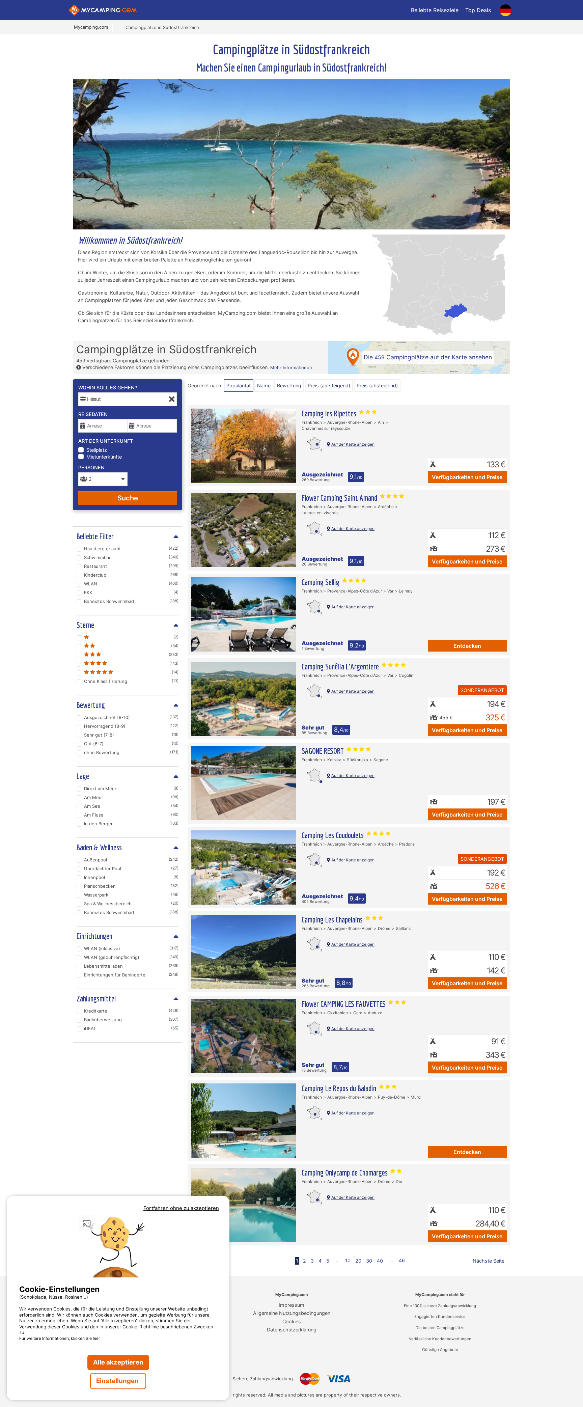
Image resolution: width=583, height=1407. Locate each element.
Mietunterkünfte (104, 457)
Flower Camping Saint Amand (340, 497)
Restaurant (131, 566)
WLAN (131, 583)
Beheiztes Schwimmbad (131, 601)
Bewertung (289, 385)
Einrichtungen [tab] (94, 936)
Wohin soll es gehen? (107, 387)
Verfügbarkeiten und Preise (467, 477)
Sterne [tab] (85, 625)
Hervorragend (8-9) (131, 726)
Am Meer (131, 797)
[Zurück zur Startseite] (103, 10)
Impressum (291, 1305)
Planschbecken (131, 886)
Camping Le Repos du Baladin (340, 1088)
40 (380, 1261)
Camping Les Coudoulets (333, 835)
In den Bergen (131, 823)
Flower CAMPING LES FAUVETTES (344, 1004)
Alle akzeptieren (118, 1362)
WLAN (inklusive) (131, 948)
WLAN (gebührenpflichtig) (131, 957)
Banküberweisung (131, 1019)
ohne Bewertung (131, 752)
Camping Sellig (321, 582)
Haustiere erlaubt (131, 548)
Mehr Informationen (291, 367)
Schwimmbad (131, 557)
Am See (131, 806)
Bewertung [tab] (91, 705)
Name (264, 385)
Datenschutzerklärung (291, 1329)
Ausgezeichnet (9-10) (131, 717)
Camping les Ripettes (330, 413)
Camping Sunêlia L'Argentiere (341, 666)
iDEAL (131, 1028)
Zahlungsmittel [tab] (96, 998)
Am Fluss (131, 815)
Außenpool (131, 859)
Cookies (291, 1321)
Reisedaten (93, 414)
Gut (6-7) (131, 743)
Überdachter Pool (131, 868)
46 (402, 1260)
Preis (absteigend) (377, 385)
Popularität (238, 385)
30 (369, 1261)
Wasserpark (131, 895)
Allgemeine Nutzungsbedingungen (291, 1313)
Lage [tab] (83, 776)
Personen (91, 467)
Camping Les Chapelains (333, 919)
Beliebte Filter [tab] (95, 536)
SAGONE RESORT (323, 750)
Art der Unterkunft (105, 441)
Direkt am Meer (131, 788)
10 (348, 1260)
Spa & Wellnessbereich (131, 903)
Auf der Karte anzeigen (352, 444)
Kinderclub (131, 575)
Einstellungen (118, 1381)
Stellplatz (96, 450)
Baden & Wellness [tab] (99, 847)
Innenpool (131, 877)
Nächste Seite (488, 1261)
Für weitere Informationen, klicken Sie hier (59, 1338)
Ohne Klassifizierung (131, 681)
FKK (131, 592)
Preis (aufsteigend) (329, 385)
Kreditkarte (131, 1011)
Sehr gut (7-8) (131, 735)
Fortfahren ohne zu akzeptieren (181, 1208)
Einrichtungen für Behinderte (131, 974)
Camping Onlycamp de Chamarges (345, 1172)
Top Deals (478, 10)
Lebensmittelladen (131, 966)
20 (358, 1261)
